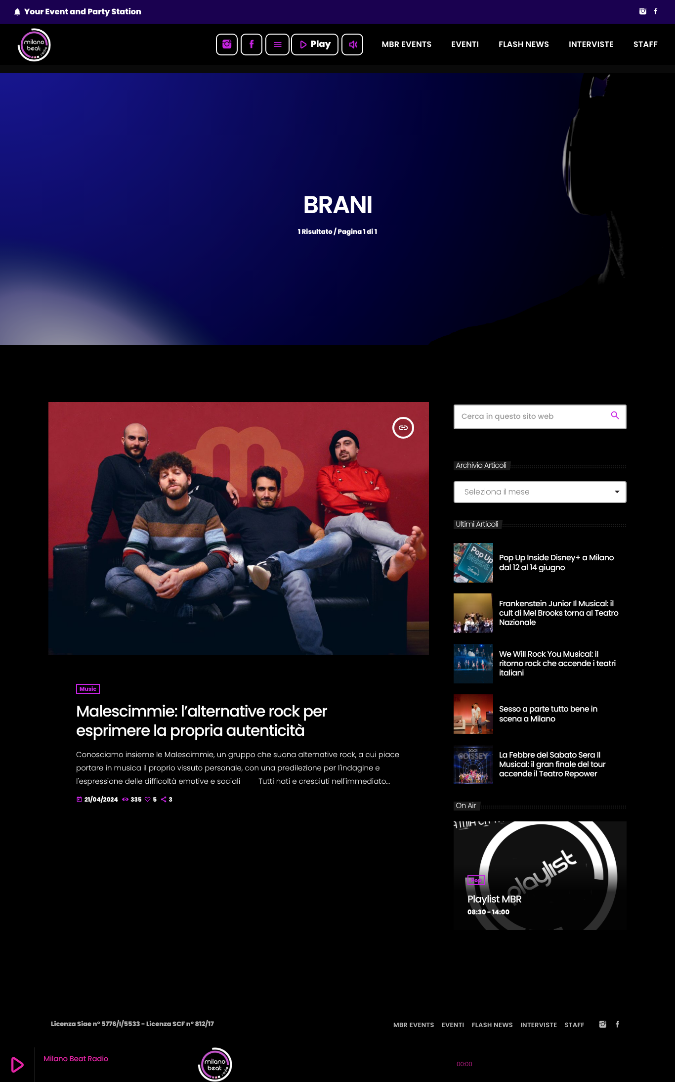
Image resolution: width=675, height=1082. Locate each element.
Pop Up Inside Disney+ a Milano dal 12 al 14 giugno (556, 562)
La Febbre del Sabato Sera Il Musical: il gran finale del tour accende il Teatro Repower (552, 764)
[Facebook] (656, 11)
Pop (476, 880)
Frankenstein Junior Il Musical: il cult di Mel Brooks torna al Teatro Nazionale (558, 613)
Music (88, 689)
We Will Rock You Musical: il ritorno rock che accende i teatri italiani (557, 663)
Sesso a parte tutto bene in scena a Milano (548, 713)
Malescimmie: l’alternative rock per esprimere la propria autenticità (201, 720)
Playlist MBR (494, 899)
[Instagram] (643, 11)
